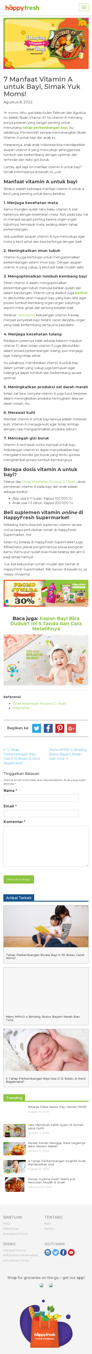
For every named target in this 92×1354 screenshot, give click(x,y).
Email (10, 806)
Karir (47, 1223)
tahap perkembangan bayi (45, 128)
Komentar (14, 822)
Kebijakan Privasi (15, 1234)
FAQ (6, 1223)
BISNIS (9, 1244)
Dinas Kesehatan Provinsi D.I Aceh (49, 482)
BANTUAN (12, 1217)
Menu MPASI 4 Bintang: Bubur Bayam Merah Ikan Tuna (68, 754)
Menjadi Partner (15, 1250)
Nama (10, 790)
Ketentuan (11, 1228)
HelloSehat (25, 315)
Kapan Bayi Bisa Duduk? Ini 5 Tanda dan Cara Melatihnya (46, 623)
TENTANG (53, 1217)
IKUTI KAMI (54, 1244)
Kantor (49, 1228)
